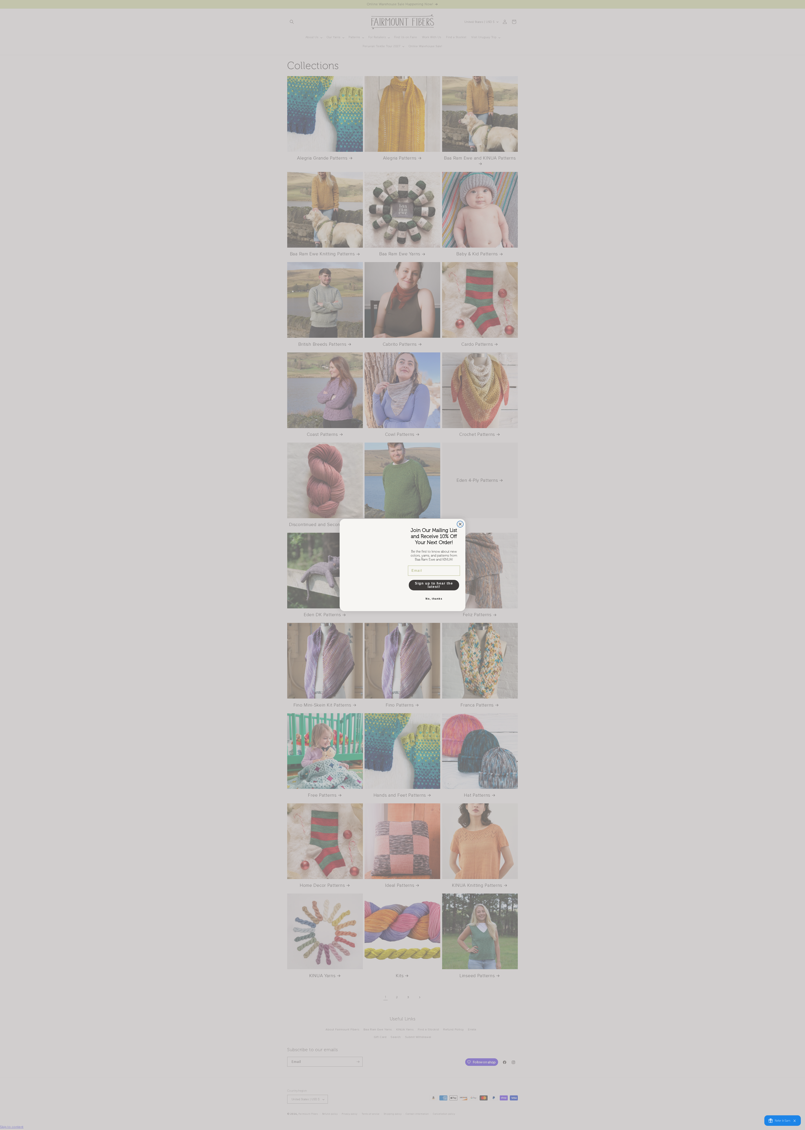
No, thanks (434, 598)
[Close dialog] (460, 524)
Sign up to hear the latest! (434, 585)
